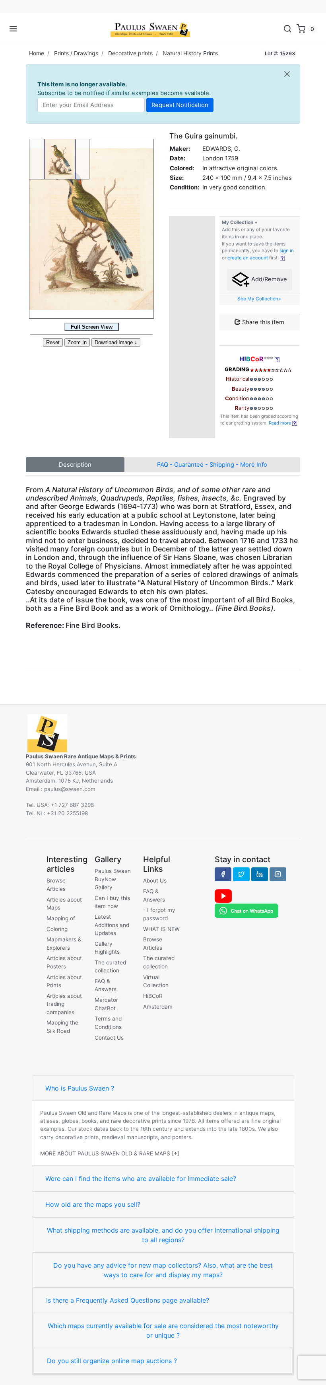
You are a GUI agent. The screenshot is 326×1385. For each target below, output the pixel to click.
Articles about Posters (64, 962)
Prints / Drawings (76, 53)
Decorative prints (130, 53)
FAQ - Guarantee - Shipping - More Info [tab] (212, 464)
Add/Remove (268, 279)
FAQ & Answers (105, 985)
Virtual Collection (156, 981)
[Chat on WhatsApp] (246, 910)
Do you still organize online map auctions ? (112, 1361)
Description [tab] (75, 464)
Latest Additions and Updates (112, 925)
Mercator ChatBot (106, 1004)
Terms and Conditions (108, 1022)
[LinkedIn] (259, 874)
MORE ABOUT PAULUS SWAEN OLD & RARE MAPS (105, 1153)
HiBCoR (153, 996)
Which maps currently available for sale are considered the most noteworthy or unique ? (163, 1330)
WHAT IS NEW (161, 929)
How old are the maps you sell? (92, 1204)
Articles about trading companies (64, 1004)
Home (36, 53)
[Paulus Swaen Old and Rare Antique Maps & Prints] (150, 29)
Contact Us (109, 1037)
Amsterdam (158, 1006)
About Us (155, 880)
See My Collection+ (259, 299)
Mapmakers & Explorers (64, 943)
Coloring (57, 929)
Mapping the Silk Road (62, 1026)
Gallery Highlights (107, 948)
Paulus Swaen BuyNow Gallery (113, 879)
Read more (280, 423)
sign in (286, 250)
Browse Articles (56, 884)
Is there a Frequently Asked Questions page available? (127, 1300)
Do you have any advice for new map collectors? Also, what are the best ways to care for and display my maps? (163, 1270)
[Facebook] (223, 874)
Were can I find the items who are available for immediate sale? (140, 1178)
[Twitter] (241, 874)
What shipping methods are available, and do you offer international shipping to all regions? (163, 1235)
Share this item (262, 322)
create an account (247, 258)
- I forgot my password (159, 914)
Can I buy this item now (112, 902)
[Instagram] (278, 874)
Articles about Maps (64, 903)
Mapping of (61, 918)
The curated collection (110, 966)
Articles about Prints (64, 981)
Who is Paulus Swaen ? (79, 1088)
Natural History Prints (190, 53)
